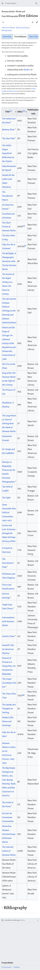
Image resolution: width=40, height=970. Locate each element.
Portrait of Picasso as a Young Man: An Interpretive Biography (9, 666)
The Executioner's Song (8, 563)
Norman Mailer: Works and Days (16, 28)
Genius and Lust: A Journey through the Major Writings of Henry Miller (9, 533)
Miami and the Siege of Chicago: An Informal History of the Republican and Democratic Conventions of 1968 (9, 343)
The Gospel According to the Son (9, 683)
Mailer (26, 69)
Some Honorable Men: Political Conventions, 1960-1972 (9, 512)
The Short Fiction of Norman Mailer (9, 227)
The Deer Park (8, 138)
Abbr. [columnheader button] (21, 111)
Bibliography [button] (15, 907)
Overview (7, 37)
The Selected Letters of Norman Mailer (9, 851)
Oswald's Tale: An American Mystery (8, 649)
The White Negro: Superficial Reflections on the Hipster (8, 153)
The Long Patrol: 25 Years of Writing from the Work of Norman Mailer (9, 423)
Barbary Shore (8, 129)
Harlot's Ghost (8, 636)
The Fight (6, 497)
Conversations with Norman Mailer (8, 621)
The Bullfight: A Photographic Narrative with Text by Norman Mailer (9, 261)
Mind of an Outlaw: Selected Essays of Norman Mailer (9, 834)
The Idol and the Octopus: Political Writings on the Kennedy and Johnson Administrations (9, 311)
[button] (2, 3)
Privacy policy (6, 967)
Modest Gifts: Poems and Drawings (8, 721)
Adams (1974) (12, 91)
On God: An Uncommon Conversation (8, 817)
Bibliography (7, 30)
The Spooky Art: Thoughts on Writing (9, 708)
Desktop (17, 967)
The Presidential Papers (7, 196)
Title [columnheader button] (8, 111)
